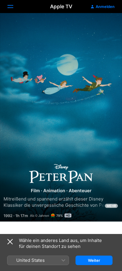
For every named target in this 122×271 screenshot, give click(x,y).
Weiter (94, 260)
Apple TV (61, 6)
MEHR (111, 206)
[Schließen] (10, 241)
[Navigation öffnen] (13, 6)
